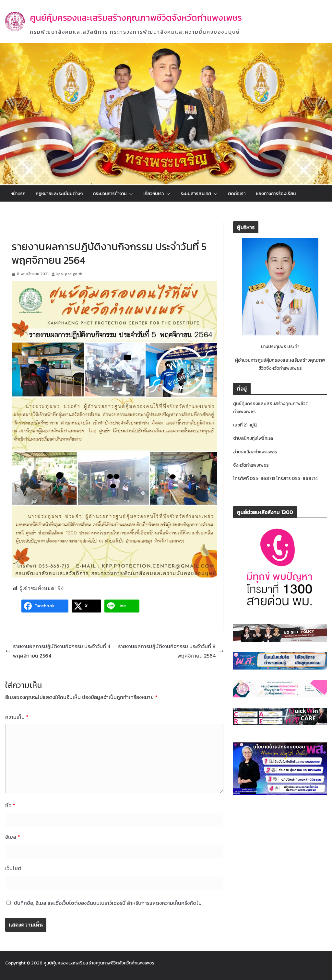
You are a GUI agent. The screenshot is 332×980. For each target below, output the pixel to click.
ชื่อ (10, 805)
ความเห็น (17, 717)
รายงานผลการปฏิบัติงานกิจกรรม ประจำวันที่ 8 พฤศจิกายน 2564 (167, 650)
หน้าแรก (17, 193)
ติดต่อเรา (236, 193)
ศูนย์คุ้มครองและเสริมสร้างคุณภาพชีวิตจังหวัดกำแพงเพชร (136, 17)
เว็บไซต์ (13, 868)
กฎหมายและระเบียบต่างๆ (59, 193)
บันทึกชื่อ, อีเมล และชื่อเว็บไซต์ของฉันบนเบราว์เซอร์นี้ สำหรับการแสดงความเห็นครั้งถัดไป (108, 903)
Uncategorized (27, 231)
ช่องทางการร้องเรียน (276, 193)
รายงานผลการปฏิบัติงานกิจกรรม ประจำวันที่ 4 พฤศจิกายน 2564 (61, 650)
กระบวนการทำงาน (109, 193)
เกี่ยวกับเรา (153, 193)
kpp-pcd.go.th (69, 274)
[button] (129, 193)
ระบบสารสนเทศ (196, 193)
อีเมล (12, 837)
